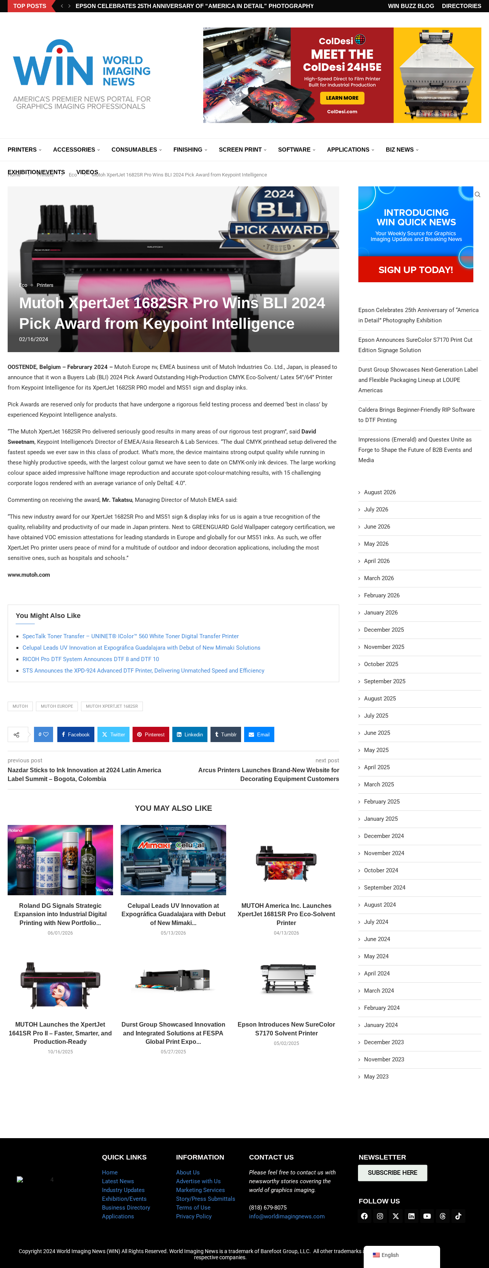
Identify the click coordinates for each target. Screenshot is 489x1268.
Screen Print (240, 149)
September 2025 (384, 681)
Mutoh (20, 706)
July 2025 (376, 715)
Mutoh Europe (57, 706)
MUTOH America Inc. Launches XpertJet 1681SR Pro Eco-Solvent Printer (286, 914)
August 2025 (380, 698)
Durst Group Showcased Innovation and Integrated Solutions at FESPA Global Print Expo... (173, 1033)
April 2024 (377, 973)
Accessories (74, 149)
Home (110, 1172)
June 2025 (377, 732)
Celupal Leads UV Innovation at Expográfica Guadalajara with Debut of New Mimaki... (173, 914)
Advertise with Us (198, 1181)
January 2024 (381, 1025)
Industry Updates (123, 1190)
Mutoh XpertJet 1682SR (112, 706)
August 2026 (380, 492)
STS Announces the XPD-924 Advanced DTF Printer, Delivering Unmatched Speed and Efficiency (143, 670)
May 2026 (376, 543)
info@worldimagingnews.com (287, 1216)
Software (294, 149)
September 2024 (384, 887)
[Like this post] (46, 734)
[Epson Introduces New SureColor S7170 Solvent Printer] (286, 979)
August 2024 (380, 904)
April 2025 (377, 767)
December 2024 (384, 836)
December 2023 (384, 1042)
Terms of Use (193, 1207)
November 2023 (384, 1059)
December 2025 (384, 629)
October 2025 (381, 664)
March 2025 (379, 784)
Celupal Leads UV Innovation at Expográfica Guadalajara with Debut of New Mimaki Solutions (142, 647)
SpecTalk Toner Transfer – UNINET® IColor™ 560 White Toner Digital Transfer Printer (131, 636)
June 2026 (377, 526)
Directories (461, 6)
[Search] (477, 194)
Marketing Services (200, 1190)
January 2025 (381, 818)
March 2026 (379, 578)
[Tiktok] (458, 1216)
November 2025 (384, 647)
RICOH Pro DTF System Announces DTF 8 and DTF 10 (91, 659)
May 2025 (376, 750)
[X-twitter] (396, 1216)
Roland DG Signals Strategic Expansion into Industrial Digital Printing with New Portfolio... (60, 914)
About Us (188, 1172)
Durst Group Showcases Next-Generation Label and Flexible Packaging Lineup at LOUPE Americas (418, 380)
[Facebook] (364, 1216)
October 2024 (381, 870)
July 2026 (376, 509)
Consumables (134, 149)
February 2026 (382, 595)
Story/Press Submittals (205, 1198)
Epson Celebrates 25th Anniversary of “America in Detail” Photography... (197, 6)
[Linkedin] (411, 1216)
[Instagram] (380, 1216)
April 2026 (377, 561)
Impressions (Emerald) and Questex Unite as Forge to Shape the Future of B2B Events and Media (415, 450)
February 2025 (382, 801)
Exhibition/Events (36, 172)
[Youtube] (427, 1216)
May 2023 (376, 1076)
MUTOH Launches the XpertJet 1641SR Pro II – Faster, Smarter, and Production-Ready (60, 1033)
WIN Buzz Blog (411, 6)
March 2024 (379, 990)
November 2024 (384, 853)
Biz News (400, 149)
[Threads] (443, 1216)
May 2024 (376, 956)
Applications (348, 149)
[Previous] (62, 6)
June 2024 (377, 939)
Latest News (118, 1181)
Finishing (187, 149)
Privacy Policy (194, 1216)
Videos (87, 172)
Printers (22, 149)
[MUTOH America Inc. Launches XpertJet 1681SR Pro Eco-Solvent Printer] (286, 860)
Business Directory (126, 1207)
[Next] (69, 6)
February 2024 (382, 1007)
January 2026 (381, 612)
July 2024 (376, 922)
